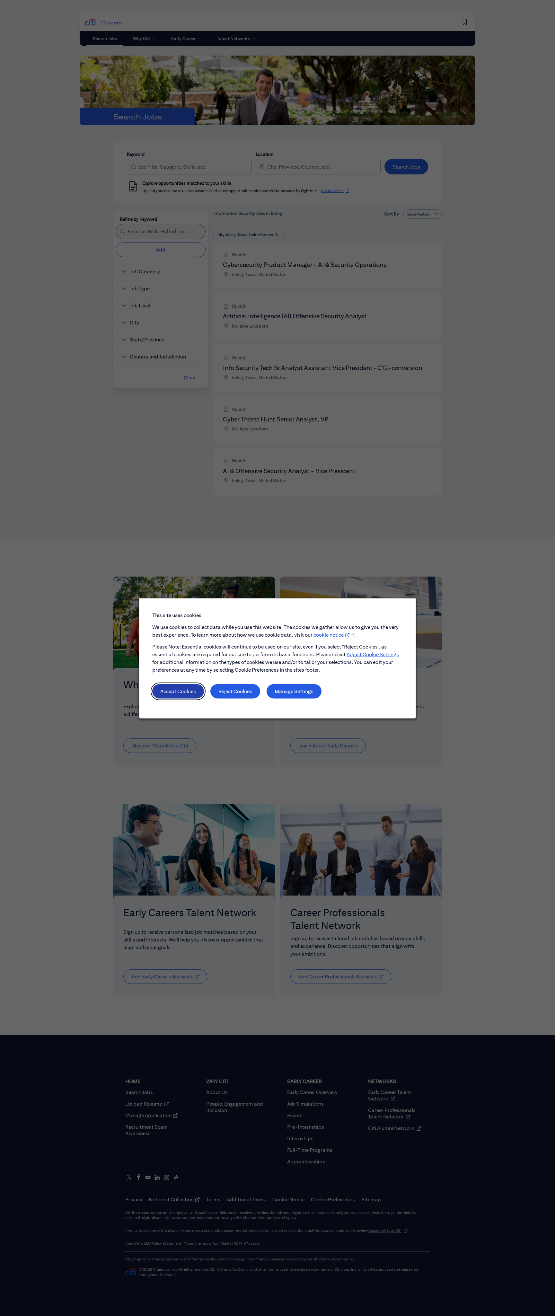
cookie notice (328, 635)
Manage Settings (294, 691)
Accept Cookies (178, 691)
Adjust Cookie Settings (373, 654)
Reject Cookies (235, 691)
